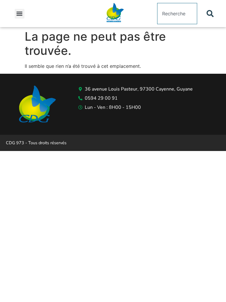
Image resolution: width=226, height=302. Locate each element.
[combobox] (177, 13)
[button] (19, 14)
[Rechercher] (211, 13)
